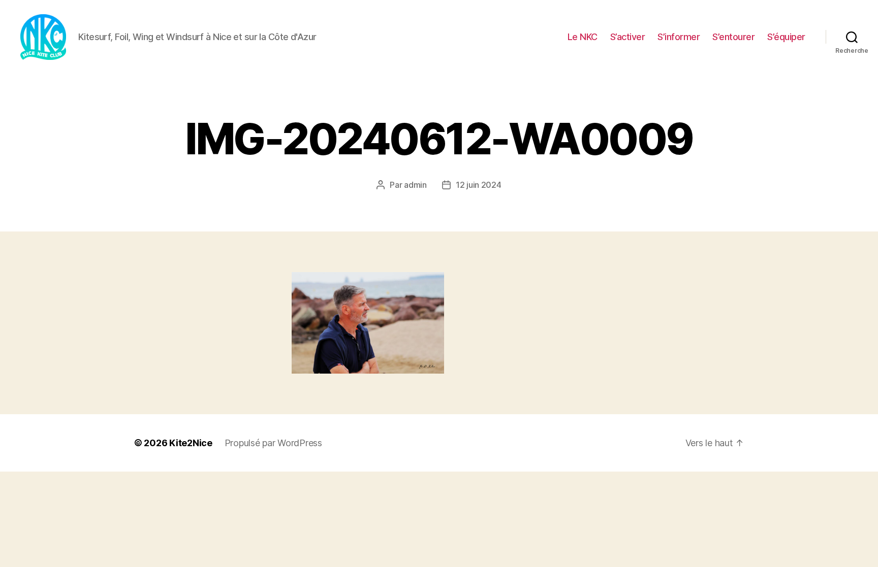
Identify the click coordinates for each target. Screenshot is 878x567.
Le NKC (583, 36)
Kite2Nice (190, 443)
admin (415, 185)
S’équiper (786, 36)
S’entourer (733, 36)
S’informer (678, 36)
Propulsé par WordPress (273, 443)
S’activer (627, 36)
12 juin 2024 (478, 185)
